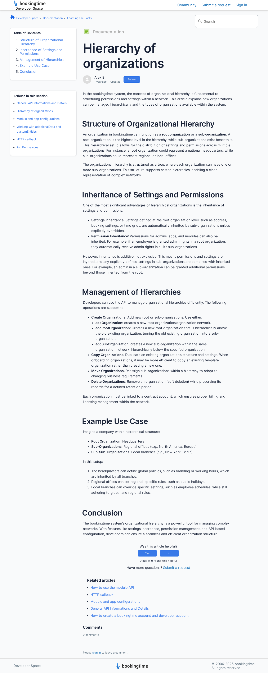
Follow (132, 79)
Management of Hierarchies (41, 60)
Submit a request (216, 5)
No (169, 553)
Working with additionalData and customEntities (39, 129)
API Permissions (27, 147)
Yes (147, 553)
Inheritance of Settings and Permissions (41, 52)
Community (186, 5)
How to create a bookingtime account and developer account (139, 615)
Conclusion (28, 71)
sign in (96, 652)
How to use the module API (112, 587)
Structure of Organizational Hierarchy (41, 42)
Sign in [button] (241, 5)
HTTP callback (27, 139)
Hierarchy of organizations (35, 111)
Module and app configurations (38, 118)
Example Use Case (34, 65)
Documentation (53, 18)
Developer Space (27, 18)
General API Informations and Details (42, 103)
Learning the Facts (79, 18)
